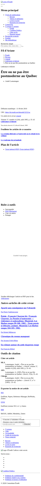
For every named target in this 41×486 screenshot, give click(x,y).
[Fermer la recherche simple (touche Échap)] (4, 4)
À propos (15, 26)
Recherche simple (7, 44)
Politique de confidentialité (14, 476)
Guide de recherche (12, 435)
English (7, 38)
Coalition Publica (16, 30)
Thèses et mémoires (16, 19)
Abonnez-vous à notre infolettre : (14, 422)
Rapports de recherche (17, 23)
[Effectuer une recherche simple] (2, 4)
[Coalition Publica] (8, 471)
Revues (12, 17)
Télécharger (5, 298)
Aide (7, 431)
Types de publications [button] (12, 15)
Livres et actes (14, 21)
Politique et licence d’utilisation (16, 479)
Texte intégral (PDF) (12, 149)
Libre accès (13, 32)
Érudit (12, 28)
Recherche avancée (12, 36)
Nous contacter (10, 437)
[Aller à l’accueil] (6, 2)
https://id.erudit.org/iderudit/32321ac (17, 112)
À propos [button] (8, 26)
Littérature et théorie (12, 61)
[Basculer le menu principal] (2, 6)
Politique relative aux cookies (15, 478)
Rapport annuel (15, 34)
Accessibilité (9, 433)
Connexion (9, 24)
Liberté (7, 59)
